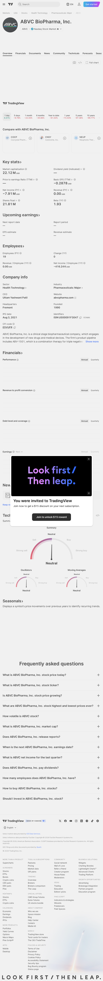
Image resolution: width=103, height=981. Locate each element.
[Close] (89, 459)
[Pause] (89, 493)
